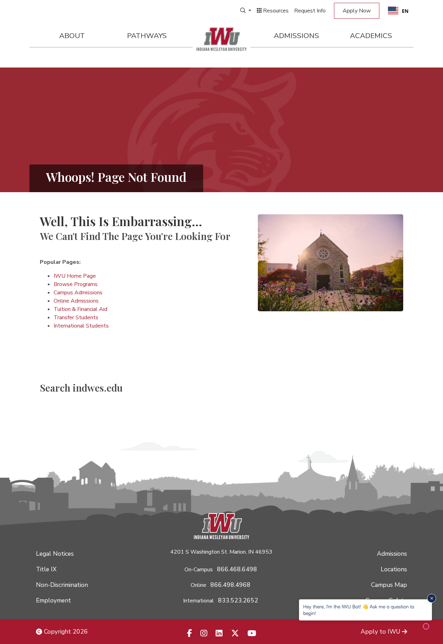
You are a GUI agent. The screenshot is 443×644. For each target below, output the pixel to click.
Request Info (310, 11)
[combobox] (398, 11)
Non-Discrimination (62, 585)
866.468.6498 (237, 569)
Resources (275, 11)
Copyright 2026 (65, 631)
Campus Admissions (78, 292)
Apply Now (357, 11)
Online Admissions (76, 301)
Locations (394, 569)
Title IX (46, 569)
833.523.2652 (238, 600)
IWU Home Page (75, 276)
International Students (81, 326)
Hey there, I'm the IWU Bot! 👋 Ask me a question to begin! (358, 609)
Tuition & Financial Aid (80, 309)
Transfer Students (76, 317)
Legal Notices (55, 553)
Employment (53, 600)
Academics (371, 36)
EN (405, 11)
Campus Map (389, 585)
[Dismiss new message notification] (431, 598)
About (72, 36)
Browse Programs (76, 284)
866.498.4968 (230, 585)
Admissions (296, 36)
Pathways (147, 36)
